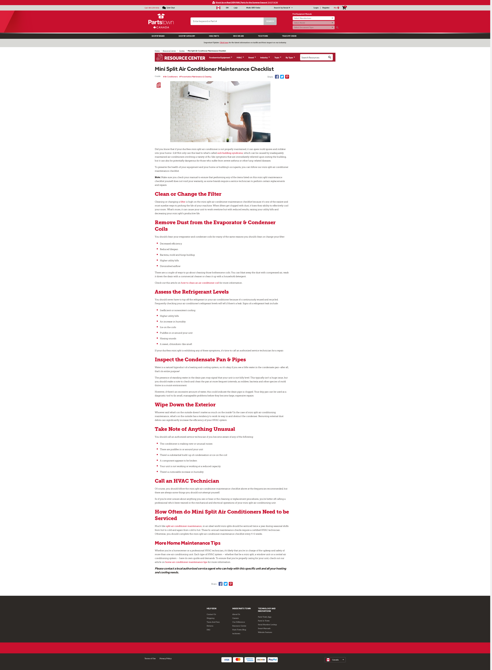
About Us (236, 614)
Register (325, 8)
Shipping (210, 618)
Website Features (265, 632)
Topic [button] (276, 57)
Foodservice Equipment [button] (219, 57)
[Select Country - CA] (218, 7)
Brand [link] (251, 57)
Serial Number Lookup (267, 625)
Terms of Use (150, 658)
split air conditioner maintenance (184, 526)
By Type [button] (289, 57)
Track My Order (289, 36)
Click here (224, 42)
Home (157, 51)
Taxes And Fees (213, 622)
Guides (182, 51)
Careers (235, 618)
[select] (335, 659)
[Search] (337, 27)
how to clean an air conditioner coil (200, 283)
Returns (210, 626)
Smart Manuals (264, 628)
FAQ (208, 630)
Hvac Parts (214, 36)
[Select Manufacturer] (314, 18)
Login (316, 8)
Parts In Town (264, 621)
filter (182, 202)
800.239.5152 (153, 8)
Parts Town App (264, 617)
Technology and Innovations (266, 609)
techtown (236, 633)
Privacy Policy (166, 658)
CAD (236, 8)
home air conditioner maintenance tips (186, 562)
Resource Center (169, 51)
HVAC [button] (239, 57)
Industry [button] (264, 57)
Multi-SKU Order (253, 8)
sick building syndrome (230, 153)
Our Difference (238, 622)
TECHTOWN (263, 36)
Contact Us (211, 614)
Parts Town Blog (239, 630)
